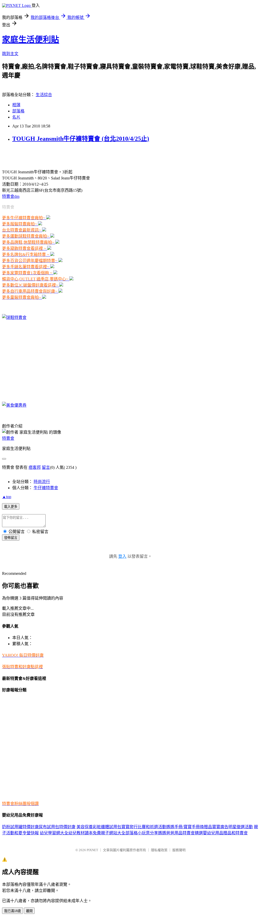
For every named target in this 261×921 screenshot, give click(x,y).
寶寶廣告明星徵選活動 (232, 827)
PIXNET (92, 850)
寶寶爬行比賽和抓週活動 (143, 827)
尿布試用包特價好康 (57, 827)
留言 (46, 467)
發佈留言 (10, 538)
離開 (29, 911)
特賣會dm (10, 196)
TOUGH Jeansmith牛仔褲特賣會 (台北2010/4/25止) (80, 138)
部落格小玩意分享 (141, 833)
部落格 (18, 111)
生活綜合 (44, 95)
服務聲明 (179, 850)
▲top (6, 497)
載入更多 (10, 507)
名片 (16, 117)
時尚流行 (42, 481)
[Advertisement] (61, 155)
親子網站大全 (113, 833)
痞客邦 (35, 467)
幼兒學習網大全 (54, 833)
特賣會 (8, 438)
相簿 (16, 105)
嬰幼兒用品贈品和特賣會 (225, 833)
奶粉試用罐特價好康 (20, 827)
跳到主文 (10, 53)
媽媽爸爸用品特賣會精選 (180, 833)
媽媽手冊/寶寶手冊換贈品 (189, 827)
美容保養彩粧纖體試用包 (98, 827)
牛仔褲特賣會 (46, 488)
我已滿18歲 (12, 911)
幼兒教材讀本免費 (84, 833)
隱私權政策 (159, 850)
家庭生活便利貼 (30, 39)
